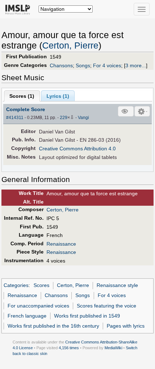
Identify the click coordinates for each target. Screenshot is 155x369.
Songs (83, 65)
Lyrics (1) (57, 96)
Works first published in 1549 (87, 316)
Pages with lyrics (126, 326)
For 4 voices (107, 65)
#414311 (14, 117)
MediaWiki (113, 348)
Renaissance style (117, 285)
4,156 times (69, 348)
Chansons (61, 65)
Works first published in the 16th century (53, 326)
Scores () (21, 96)
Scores (41, 285)
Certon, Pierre (70, 45)
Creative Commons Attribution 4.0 (77, 148)
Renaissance (61, 244)
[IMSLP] (19, 9)
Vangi (83, 117)
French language (27, 316)
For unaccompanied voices (38, 306)
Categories (16, 285)
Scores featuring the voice (106, 306)
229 (63, 117)
